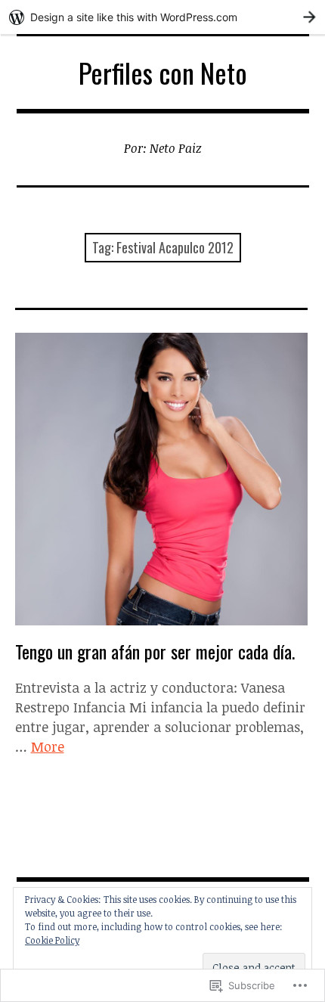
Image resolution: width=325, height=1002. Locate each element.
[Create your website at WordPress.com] (162, 17)
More (47, 746)
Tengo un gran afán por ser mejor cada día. (155, 651)
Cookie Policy (52, 940)
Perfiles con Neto (163, 72)
